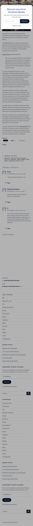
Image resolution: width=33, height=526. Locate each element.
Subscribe (25, 21)
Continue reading (16, 25)
